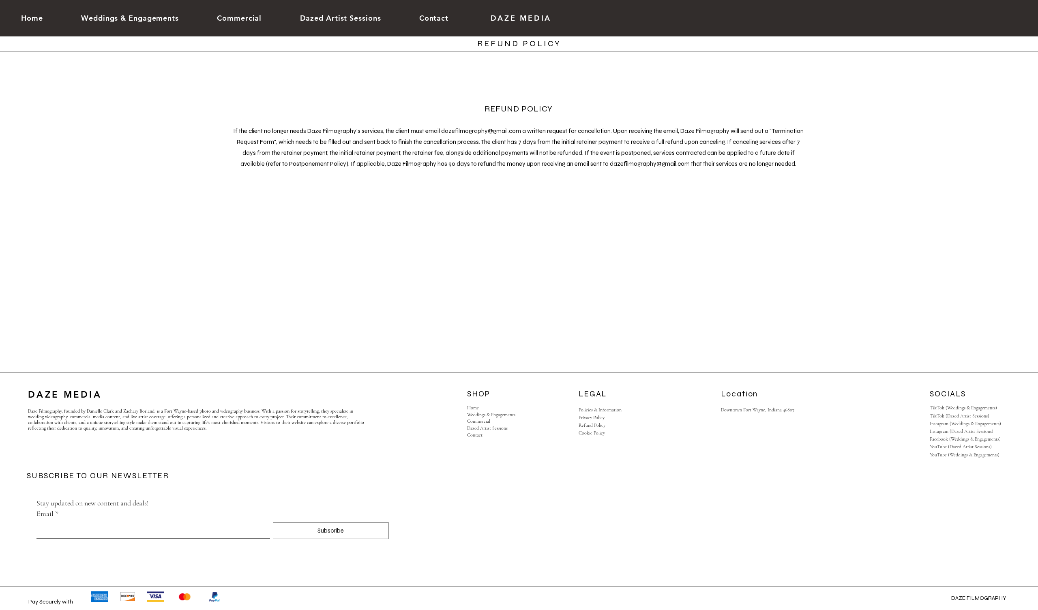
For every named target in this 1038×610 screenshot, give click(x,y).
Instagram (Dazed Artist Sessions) (961, 431)
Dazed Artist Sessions (487, 428)
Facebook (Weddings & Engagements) (965, 439)
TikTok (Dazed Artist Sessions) (959, 416)
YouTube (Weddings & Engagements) (964, 455)
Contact (475, 435)
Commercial (478, 421)
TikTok (938, 408)
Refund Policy (592, 425)
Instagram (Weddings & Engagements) (965, 423)
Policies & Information (600, 410)
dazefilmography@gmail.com (481, 131)
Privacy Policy (592, 417)
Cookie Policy (592, 433)
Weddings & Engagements (491, 414)
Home (473, 408)
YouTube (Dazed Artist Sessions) (961, 446)
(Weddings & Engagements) (971, 408)
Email (47, 513)
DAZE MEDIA (521, 18)
